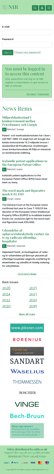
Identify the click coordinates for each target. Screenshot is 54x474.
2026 (6, 287)
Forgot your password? (28, 52)
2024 (6, 293)
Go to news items (27, 273)
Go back (31, 94)
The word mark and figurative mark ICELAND (23, 192)
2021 (33, 299)
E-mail (5, 26)
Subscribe (43, 94)
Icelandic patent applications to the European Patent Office (24, 162)
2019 (33, 305)
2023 (33, 293)
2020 (6, 305)
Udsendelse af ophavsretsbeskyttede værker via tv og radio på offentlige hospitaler (25, 235)
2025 (33, 287)
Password (7, 39)
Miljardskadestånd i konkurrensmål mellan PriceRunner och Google (19, 121)
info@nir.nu (14, 456)
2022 (6, 299)
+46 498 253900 (38, 456)
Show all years (27, 314)
